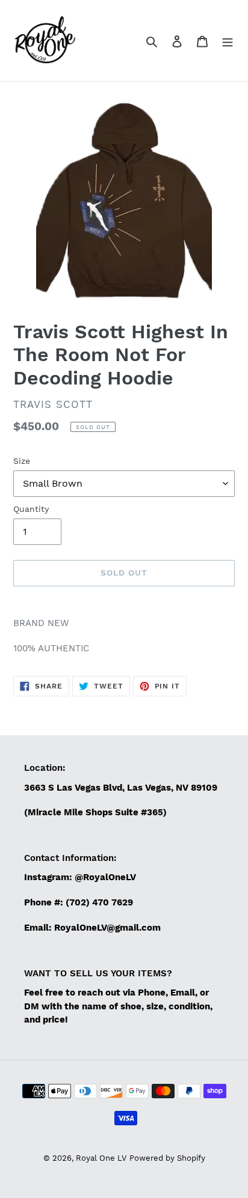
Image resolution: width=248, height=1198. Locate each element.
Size (21, 461)
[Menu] (227, 41)
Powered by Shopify (167, 1158)
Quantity (31, 509)
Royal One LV (101, 1158)
